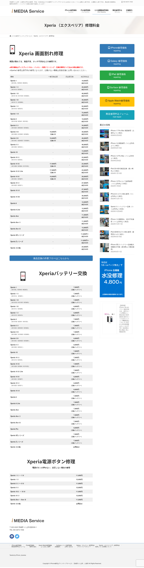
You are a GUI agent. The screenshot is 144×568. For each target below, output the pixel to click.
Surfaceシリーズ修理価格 (64, 545)
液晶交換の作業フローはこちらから (51, 258)
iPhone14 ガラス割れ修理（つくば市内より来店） (122, 195)
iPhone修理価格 (16, 545)
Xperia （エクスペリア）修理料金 (109, 545)
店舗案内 (57, 546)
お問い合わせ (69, 546)
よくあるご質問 (45, 546)
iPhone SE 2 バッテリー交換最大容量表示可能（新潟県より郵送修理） (122, 246)
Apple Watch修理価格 (45, 545)
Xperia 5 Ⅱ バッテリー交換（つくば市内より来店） (122, 207)
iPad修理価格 (30, 545)
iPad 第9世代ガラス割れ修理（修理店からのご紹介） (122, 233)
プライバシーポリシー (84, 546)
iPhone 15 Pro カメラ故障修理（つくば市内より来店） (121, 182)
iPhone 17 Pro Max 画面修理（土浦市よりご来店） (122, 131)
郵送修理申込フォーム (18, 546)
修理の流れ (33, 546)
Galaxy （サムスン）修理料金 (85, 545)
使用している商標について (103, 546)
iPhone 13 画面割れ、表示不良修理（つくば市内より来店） (122, 220)
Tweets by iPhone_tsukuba (18, 555)
